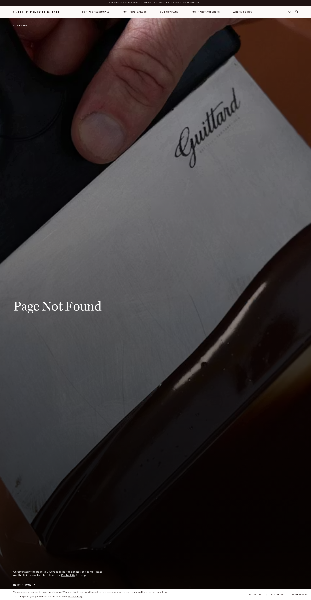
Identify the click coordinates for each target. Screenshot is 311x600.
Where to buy (243, 12)
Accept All (256, 594)
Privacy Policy (75, 596)
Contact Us (68, 575)
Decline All (277, 594)
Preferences (300, 594)
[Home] (36, 12)
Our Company (169, 12)
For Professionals (95, 12)
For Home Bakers (134, 12)
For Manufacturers (206, 12)
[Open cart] (296, 12)
